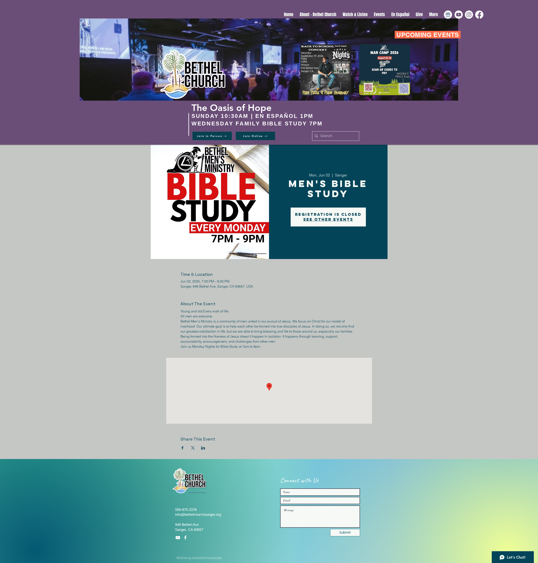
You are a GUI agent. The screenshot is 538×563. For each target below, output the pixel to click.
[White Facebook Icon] (185, 537)
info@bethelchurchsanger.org (198, 515)
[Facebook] (479, 15)
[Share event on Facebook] (183, 448)
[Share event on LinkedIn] (203, 448)
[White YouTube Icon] (178, 537)
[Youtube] (459, 15)
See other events (328, 219)
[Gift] (448, 15)
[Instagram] (469, 15)
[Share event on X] (193, 448)
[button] (355, 14)
